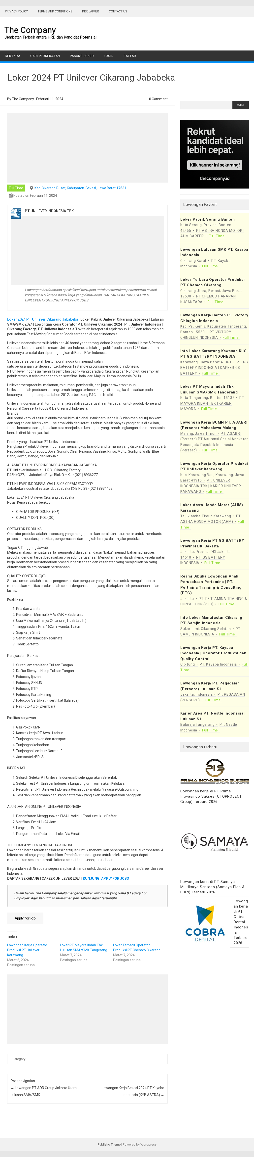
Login (109, 56)
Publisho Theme (109, 1144)
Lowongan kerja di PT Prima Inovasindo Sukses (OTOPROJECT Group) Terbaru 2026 (211, 796)
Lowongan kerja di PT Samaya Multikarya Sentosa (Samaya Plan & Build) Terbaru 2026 (212, 886)
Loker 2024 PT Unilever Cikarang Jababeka (42, 319)
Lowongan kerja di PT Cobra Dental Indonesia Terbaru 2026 (241, 922)
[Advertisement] (87, 148)
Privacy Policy (16, 11)
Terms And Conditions (55, 11)
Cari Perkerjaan (45, 56)
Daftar (130, 56)
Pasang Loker (82, 56)
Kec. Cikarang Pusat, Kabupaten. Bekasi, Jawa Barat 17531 (80, 188)
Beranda (12, 56)
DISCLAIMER (90, 11)
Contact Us (118, 11)
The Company (30, 30)
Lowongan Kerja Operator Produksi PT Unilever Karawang (27, 950)
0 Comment (158, 99)
